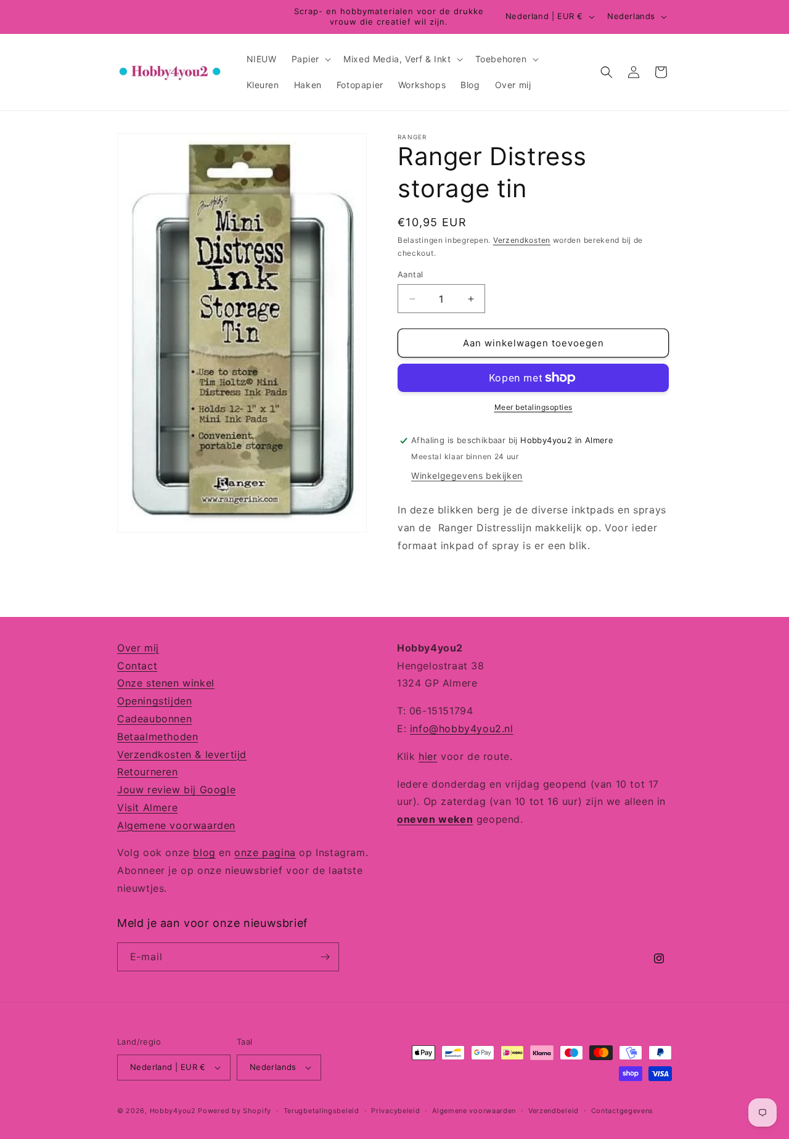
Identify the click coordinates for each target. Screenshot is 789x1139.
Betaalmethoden (157, 736)
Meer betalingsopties (533, 407)
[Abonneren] (324, 956)
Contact (137, 665)
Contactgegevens (622, 1110)
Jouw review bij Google (176, 789)
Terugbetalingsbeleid (321, 1110)
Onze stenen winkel (166, 683)
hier (428, 756)
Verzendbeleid (553, 1110)
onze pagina (265, 852)
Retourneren (147, 771)
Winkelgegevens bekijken (467, 475)
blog (204, 852)
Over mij (138, 648)
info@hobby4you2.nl (461, 728)
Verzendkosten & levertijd (182, 754)
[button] (310, 59)
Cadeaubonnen (154, 718)
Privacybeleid (395, 1110)
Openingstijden (154, 701)
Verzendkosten (521, 240)
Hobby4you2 (173, 1110)
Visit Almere (147, 807)
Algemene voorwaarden (176, 825)
